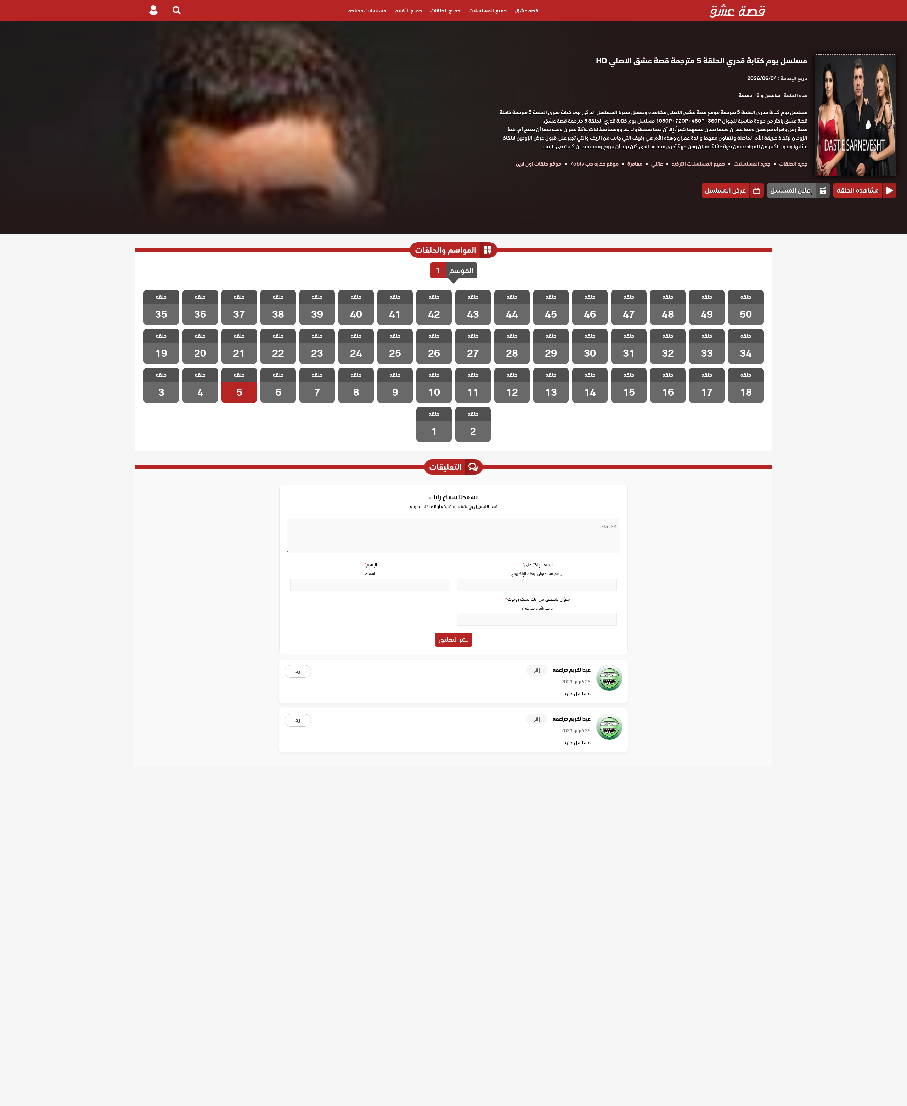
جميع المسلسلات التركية (698, 164)
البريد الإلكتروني (537, 564)
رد (297, 671)
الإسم (370, 564)
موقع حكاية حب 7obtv (594, 164)
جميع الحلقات (445, 11)
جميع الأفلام (408, 11)
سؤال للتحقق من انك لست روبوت (537, 599)
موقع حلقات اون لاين (538, 164)
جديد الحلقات (793, 164)
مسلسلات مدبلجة (367, 11)
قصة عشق (526, 11)
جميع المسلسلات (488, 11)
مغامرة (634, 164)
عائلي (657, 164)
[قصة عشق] (737, 10)
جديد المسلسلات (752, 164)
